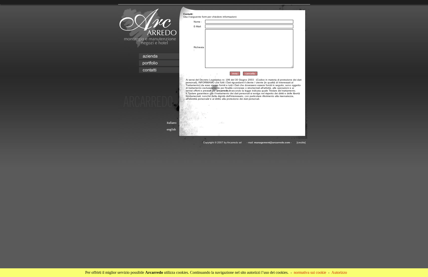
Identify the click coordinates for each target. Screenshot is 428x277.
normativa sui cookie (310, 272)
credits (301, 142)
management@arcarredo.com (272, 142)
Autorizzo (339, 272)
